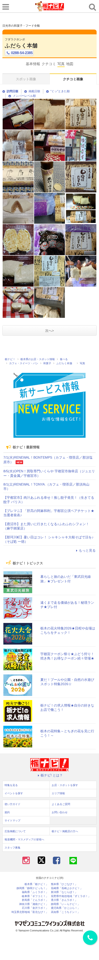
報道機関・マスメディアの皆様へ (24, 839)
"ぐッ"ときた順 (60, 91)
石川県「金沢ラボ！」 (35, 908)
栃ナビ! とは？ (52, 775)
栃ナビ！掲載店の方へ (65, 831)
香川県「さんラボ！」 (64, 900)
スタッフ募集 (12, 847)
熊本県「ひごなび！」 (64, 884)
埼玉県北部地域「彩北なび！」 (29, 912)
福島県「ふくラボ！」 (35, 892)
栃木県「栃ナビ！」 (36, 884)
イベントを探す (14, 793)
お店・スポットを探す (65, 785)
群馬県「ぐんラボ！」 (35, 900)
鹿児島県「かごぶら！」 (65, 908)
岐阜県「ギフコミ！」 (35, 896)
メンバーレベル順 (24, 96)
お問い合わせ (60, 812)
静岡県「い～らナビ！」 (65, 904)
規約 (7, 812)
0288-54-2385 (22, 53)
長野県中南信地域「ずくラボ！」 (71, 896)
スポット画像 (26, 79)
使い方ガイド (12, 804)
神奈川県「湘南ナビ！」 (33, 904)
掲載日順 (34, 91)
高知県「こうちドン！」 (65, 912)
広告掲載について (15, 831)
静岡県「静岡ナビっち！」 (32, 888)
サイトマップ (12, 820)
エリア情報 (58, 793)
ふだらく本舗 (24, 46)
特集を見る (11, 785)
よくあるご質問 (61, 804)
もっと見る (87, 550)
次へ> (49, 330)
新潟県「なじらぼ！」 (64, 892)
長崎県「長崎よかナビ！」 (67, 888)
